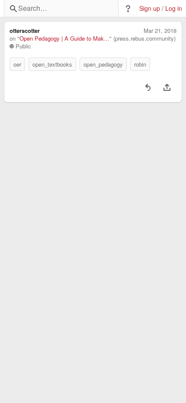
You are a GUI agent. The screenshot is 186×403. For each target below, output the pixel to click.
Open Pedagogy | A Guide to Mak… (64, 38)
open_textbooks (52, 64)
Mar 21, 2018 (160, 31)
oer (17, 64)
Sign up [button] (149, 8)
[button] (128, 8)
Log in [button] (173, 8)
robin (140, 64)
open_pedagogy (103, 64)
